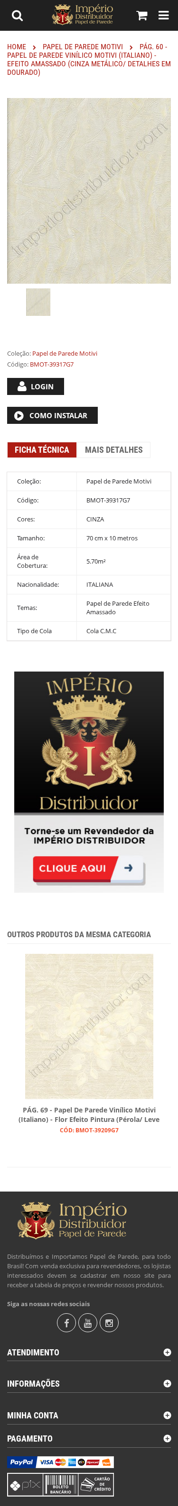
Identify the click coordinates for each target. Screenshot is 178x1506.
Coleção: (19, 353)
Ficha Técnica (42, 450)
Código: (17, 364)
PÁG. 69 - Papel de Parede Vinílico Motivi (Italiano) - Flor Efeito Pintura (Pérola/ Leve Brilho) (89, 1115)
